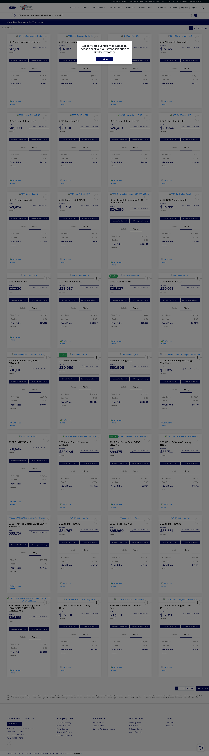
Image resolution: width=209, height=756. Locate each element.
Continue (104, 59)
